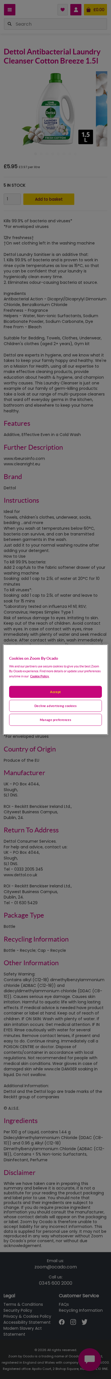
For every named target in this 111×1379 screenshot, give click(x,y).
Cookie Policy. (39, 676)
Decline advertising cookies (55, 706)
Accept (55, 692)
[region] (55, 689)
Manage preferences (55, 720)
